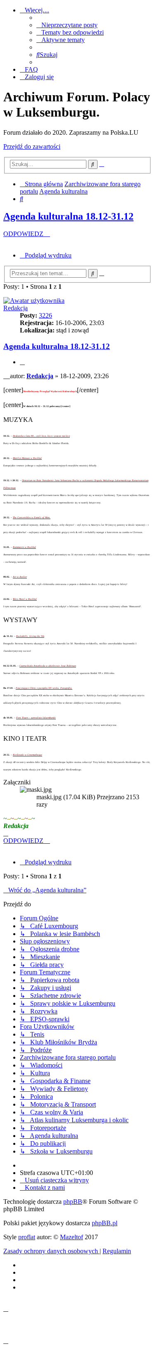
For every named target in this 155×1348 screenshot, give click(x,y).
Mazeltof (71, 1236)
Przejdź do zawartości (31, 146)
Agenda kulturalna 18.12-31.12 (68, 216)
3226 (45, 315)
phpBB (72, 1201)
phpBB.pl (104, 1222)
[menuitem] (67, 24)
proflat (26, 1236)
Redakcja (15, 307)
